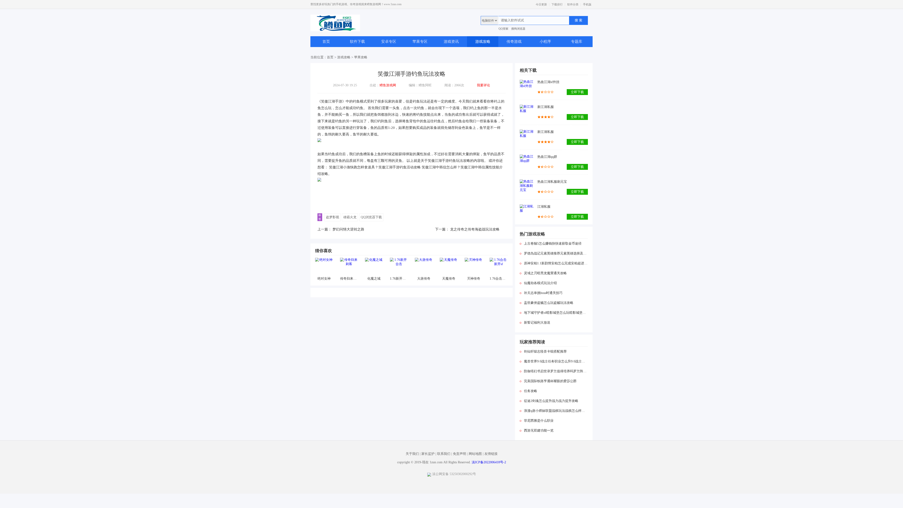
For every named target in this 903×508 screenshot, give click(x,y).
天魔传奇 (448, 278)
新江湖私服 (545, 107)
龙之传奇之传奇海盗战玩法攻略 (474, 229)
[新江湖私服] (527, 112)
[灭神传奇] (473, 266)
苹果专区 (420, 42)
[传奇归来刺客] (349, 266)
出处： (383, 85)
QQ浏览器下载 (371, 217)
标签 (319, 217)
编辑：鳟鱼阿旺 (420, 85)
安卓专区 (388, 42)
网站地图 (475, 454)
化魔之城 (373, 278)
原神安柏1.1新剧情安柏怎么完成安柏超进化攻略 (556, 263)
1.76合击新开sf (498, 278)
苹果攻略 (360, 57)
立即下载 (577, 92)
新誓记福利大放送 (537, 322)
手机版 (587, 4)
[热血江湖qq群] (527, 162)
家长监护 (428, 454)
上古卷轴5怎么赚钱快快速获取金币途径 (553, 243)
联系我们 (443, 454)
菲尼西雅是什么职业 (539, 420)
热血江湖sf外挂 (548, 82)
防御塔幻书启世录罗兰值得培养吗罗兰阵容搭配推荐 (556, 371)
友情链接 (491, 454)
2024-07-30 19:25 (345, 85)
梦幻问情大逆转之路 (348, 229)
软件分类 (572, 4)
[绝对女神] (324, 266)
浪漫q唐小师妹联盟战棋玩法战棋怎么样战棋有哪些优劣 (556, 411)
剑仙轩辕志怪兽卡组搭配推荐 (545, 351)
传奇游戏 (514, 42)
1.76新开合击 (399, 278)
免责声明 (459, 454)
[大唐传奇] (423, 266)
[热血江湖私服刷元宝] (527, 187)
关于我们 (412, 454)
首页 (326, 42)
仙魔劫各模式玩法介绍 (540, 283)
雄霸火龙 (349, 217)
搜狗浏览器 (518, 28)
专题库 (576, 42)
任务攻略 (530, 391)
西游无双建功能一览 (539, 430)
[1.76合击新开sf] (498, 266)
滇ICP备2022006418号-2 (489, 462)
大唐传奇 (423, 278)
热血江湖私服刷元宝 (552, 181)
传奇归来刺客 (349, 278)
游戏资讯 (451, 42)
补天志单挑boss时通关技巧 (543, 293)
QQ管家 (503, 28)
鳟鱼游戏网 (388, 85)
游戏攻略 (482, 42)
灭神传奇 (473, 278)
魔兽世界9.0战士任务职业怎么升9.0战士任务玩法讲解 (556, 361)
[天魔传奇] (448, 266)
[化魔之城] (374, 266)
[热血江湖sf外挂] (527, 87)
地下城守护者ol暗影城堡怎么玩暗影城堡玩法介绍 (556, 312)
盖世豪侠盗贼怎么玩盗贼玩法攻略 (548, 303)
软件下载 (357, 42)
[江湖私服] (527, 212)
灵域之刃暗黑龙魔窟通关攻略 (545, 273)
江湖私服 (544, 206)
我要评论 (483, 85)
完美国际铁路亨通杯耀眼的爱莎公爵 (550, 381)
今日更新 (541, 4)
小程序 (545, 42)
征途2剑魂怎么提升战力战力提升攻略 (551, 401)
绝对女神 (324, 278)
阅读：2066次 (454, 85)
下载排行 (557, 4)
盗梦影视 (332, 217)
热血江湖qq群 (547, 157)
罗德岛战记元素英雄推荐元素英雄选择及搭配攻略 (556, 253)
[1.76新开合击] (399, 266)
